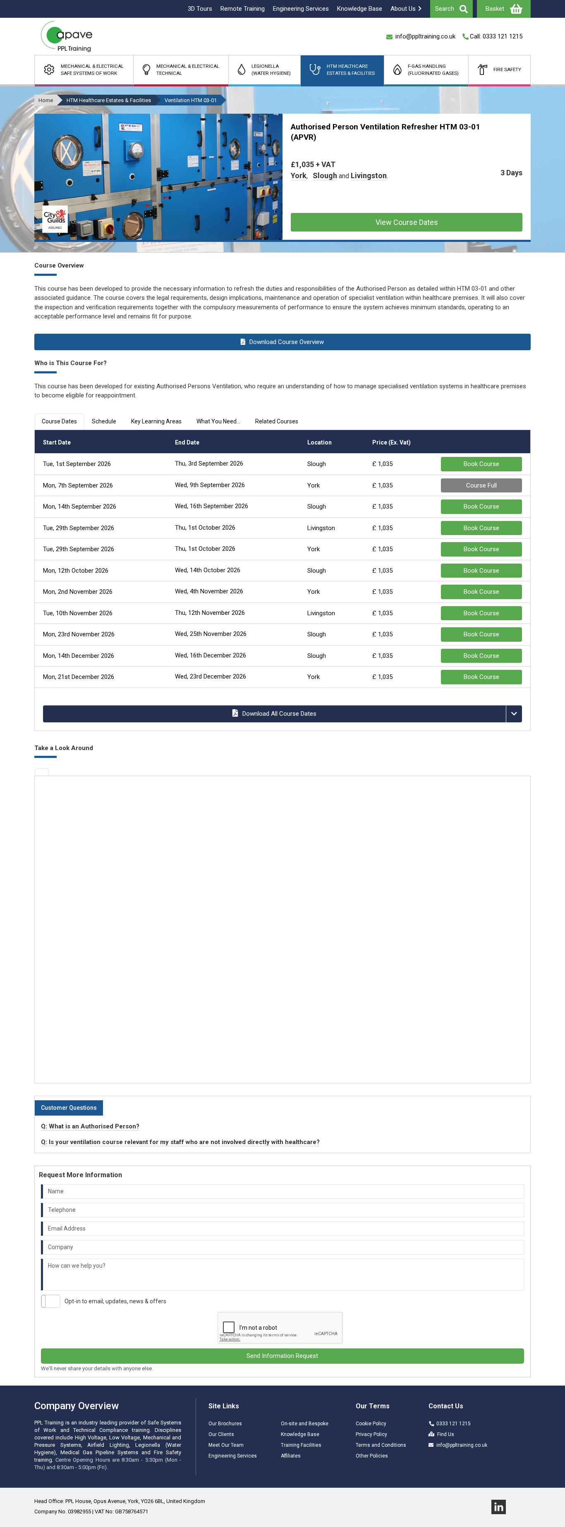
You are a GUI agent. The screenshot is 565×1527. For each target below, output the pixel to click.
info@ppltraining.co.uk (461, 1445)
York (298, 175)
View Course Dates (407, 222)
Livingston (369, 175)
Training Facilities (301, 1445)
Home (45, 100)
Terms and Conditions (381, 1445)
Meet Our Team (226, 1445)
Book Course (481, 464)
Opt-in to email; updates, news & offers (115, 1301)
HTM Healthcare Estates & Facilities (109, 100)
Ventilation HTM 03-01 (191, 100)
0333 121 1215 (453, 1424)
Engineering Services (232, 1456)
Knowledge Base (300, 1434)
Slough (325, 175)
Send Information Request (282, 1356)
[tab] (42, 772)
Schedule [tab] (104, 421)
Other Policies (372, 1456)
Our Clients (221, 1434)
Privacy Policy (371, 1434)
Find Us (445, 1434)
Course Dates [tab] (59, 421)
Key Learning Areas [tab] (156, 421)
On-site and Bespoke (304, 1424)
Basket (495, 8)
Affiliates (291, 1456)
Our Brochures (225, 1424)
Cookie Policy (371, 1424)
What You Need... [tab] (218, 421)
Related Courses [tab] (276, 421)
